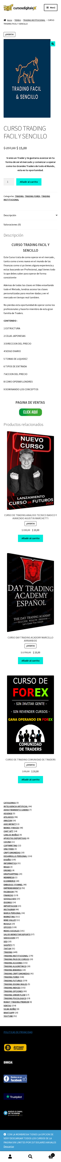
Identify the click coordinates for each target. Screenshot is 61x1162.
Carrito (47, 1154)
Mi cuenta (10, 1156)
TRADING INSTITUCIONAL (34, 20)
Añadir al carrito (29, 181)
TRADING (19, 196)
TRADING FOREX (32, 196)
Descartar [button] (9, 1146)
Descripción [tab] (10, 215)
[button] (52, 43)
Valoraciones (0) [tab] (12, 224)
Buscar (30, 1156)
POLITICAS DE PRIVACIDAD (18, 1032)
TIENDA (17, 20)
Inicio (9, 20)
